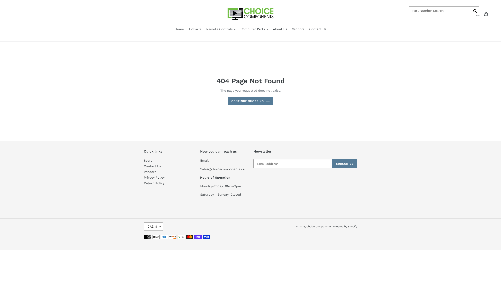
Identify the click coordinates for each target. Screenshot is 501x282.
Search (149, 160)
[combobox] (444, 10)
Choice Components (319, 226)
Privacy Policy (154, 177)
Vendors (150, 172)
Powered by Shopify (344, 226)
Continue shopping (247, 101)
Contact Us (152, 166)
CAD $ (152, 226)
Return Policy (154, 183)
